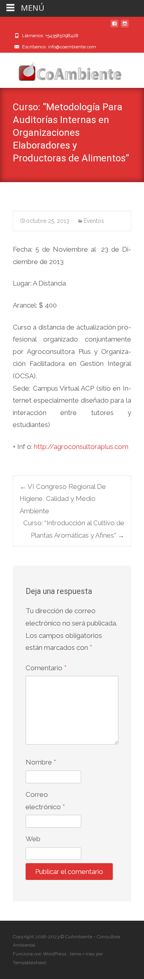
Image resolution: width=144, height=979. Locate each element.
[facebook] (114, 27)
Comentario (46, 668)
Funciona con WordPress (40, 954)
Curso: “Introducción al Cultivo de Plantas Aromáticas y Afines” (73, 529)
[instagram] (125, 27)
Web (33, 839)
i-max (89, 954)
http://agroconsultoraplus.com (81, 447)
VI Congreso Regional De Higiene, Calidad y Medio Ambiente (63, 499)
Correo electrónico (45, 800)
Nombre (41, 762)
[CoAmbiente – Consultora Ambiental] (62, 69)
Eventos (94, 221)
